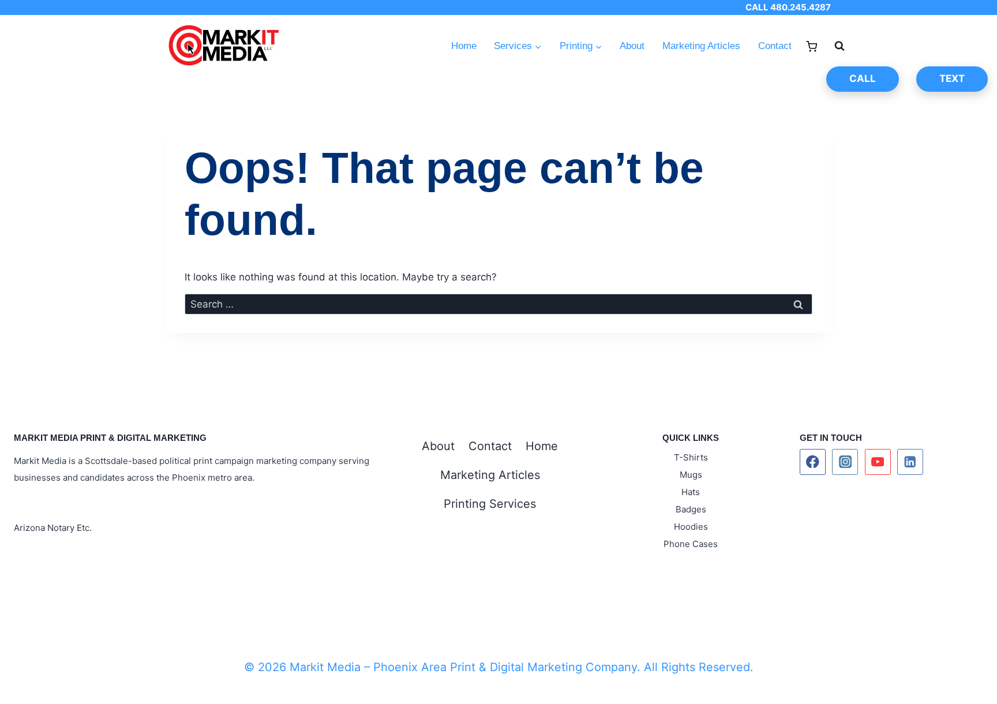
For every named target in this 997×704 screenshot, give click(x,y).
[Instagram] (845, 462)
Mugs (691, 474)
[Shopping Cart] (811, 46)
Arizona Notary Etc (51, 527)
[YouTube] (878, 462)
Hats (690, 491)
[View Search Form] (834, 46)
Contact (775, 45)
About (632, 45)
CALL (862, 78)
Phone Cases (691, 543)
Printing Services (490, 504)
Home (464, 45)
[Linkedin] (910, 462)
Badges (691, 509)
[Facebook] (813, 462)
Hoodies (691, 526)
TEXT (952, 78)
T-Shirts (691, 457)
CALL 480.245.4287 (788, 7)
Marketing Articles (701, 45)
